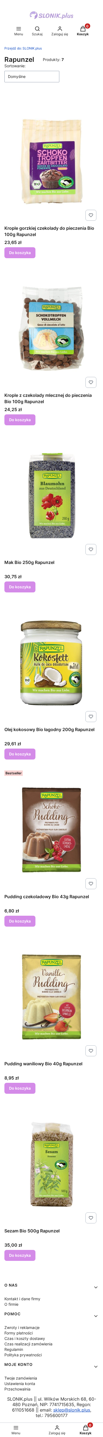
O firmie (11, 1304)
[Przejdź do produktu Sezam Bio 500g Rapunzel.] (51, 1164)
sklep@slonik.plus (71, 1410)
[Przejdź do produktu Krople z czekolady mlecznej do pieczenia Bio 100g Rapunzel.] (51, 328)
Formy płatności (18, 1333)
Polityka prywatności (23, 1354)
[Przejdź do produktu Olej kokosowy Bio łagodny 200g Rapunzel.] (51, 662)
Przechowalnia (17, 1389)
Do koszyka (20, 252)
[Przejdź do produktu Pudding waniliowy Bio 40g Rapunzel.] (51, 996)
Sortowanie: (15, 65)
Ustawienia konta (19, 1383)
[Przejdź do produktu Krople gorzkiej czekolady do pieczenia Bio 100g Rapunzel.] (51, 161)
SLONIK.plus (23, 48)
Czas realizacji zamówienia (28, 1344)
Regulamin (13, 1349)
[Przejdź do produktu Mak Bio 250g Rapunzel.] (51, 495)
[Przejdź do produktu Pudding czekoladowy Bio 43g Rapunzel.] (51, 829)
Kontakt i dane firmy (22, 1298)
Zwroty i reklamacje (22, 1327)
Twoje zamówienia (20, 1378)
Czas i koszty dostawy (24, 1338)
